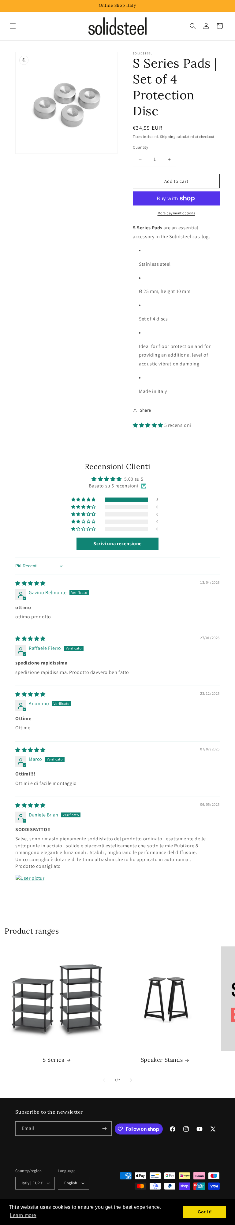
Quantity (140, 147)
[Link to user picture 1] (30, 889)
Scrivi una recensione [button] (117, 543)
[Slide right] (131, 1080)
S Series (53, 1059)
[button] (13, 26)
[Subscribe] (104, 1128)
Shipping (168, 136)
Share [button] (145, 410)
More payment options (176, 213)
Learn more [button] (23, 1215)
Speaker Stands (162, 1059)
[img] (30, 583)
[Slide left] (104, 1080)
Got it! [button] (205, 1211)
